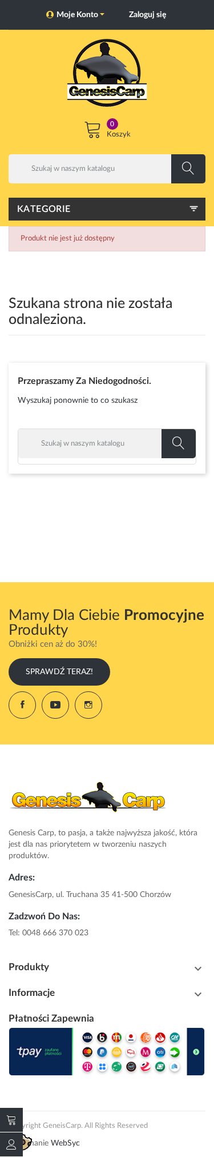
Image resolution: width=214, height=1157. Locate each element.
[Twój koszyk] (11, 1120)
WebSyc (65, 1143)
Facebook (22, 705)
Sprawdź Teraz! (59, 672)
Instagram (88, 705)
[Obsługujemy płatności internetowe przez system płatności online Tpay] (107, 1052)
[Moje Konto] (11, 1144)
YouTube (55, 705)
